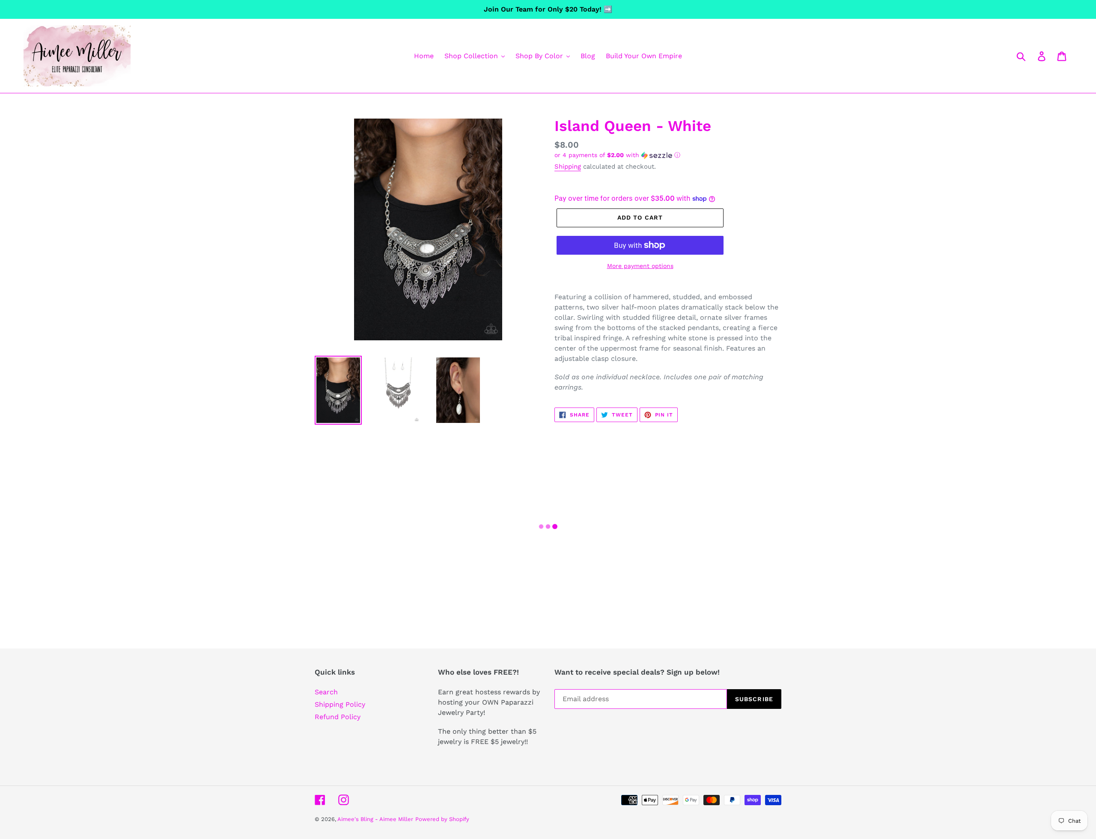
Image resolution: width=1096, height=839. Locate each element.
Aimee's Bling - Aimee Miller (375, 819)
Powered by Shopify (442, 819)
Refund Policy (337, 717)
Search (326, 692)
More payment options (640, 265)
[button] (667, 155)
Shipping (567, 166)
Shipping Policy (340, 704)
